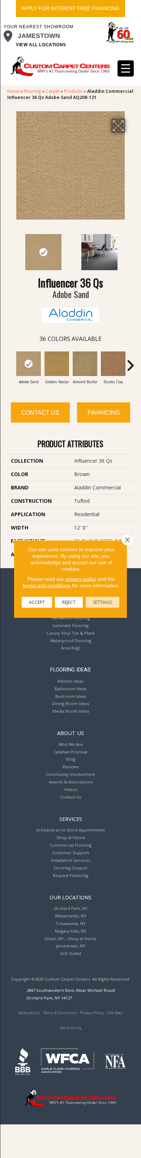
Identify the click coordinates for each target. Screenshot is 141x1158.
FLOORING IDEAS (70, 669)
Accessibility (29, 1013)
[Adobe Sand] (28, 364)
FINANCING (103, 413)
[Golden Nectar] (57, 364)
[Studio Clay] (113, 364)
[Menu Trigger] (126, 68)
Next (130, 248)
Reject (69, 602)
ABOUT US (70, 732)
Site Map (115, 1013)
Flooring (32, 91)
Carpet (53, 91)
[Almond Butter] (85, 364)
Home (13, 91)
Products (73, 91)
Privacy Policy (92, 1013)
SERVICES (70, 818)
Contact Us (40, 413)
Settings (102, 602)
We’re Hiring (70, 1028)
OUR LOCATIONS (70, 897)
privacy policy (80, 579)
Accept (37, 602)
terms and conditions (46, 585)
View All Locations (41, 44)
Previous (10, 248)
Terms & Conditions (60, 1013)
